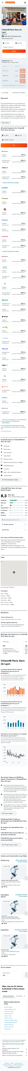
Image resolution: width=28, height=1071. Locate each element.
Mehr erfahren (6, 422)
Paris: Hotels (18, 1066)
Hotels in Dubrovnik (9, 1026)
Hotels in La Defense (9, 1066)
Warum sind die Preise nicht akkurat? (12, 1055)
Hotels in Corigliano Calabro (11, 1020)
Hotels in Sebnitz (8, 1007)
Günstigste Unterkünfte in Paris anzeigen (21, 895)
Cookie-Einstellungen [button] (6, 431)
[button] (2, 2)
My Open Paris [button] (5, 950)
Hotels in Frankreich (7, 1064)
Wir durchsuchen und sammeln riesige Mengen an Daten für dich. (12, 1052)
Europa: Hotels (18, 1063)
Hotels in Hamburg (8, 1024)
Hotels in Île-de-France (18, 1064)
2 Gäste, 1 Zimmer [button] (8, 47)
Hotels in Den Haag (8, 1011)
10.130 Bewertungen (15, 36)
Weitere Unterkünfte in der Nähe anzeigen (21, 860)
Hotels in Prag (7, 1016)
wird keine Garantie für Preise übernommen (14, 1044)
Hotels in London (8, 1018)
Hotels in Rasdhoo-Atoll (10, 1009)
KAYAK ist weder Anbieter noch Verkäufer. (10, 1049)
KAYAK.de (7, 1063)
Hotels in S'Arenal (8, 1013)
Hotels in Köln (7, 1029)
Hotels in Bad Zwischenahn (10, 1022)
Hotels (12, 1063)
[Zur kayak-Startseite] (10, 2)
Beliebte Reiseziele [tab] (8, 996)
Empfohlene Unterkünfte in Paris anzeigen (21, 930)
